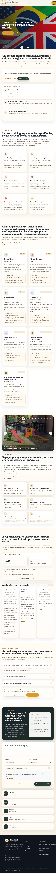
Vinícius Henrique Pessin (16, 870)
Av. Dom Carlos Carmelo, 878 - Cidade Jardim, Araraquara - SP (45, 848)
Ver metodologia (11, 96)
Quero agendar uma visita (42, 783)
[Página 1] (26, 418)
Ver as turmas (11, 106)
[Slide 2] (27, 47)
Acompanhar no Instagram (10, 78)
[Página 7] (44, 418)
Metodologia (28, 3)
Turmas (34, 3)
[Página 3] (32, 418)
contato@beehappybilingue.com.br (45, 844)
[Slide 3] (30, 47)
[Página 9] (50, 418)
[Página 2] (29, 418)
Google (5, 636)
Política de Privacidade (9, 868)
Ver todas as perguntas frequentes (15, 695)
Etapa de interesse (33, 759)
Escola (21, 3)
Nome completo (8, 753)
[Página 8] (47, 418)
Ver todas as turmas (22, 32)
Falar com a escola (23, 78)
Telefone (7, 759)
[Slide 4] (33, 47)
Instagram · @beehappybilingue (44, 853)
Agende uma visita (32, 695)
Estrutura (41, 3)
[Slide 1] (24, 47)
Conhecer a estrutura (13, 116)
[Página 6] (41, 418)
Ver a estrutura (8, 33)
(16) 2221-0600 (43, 841)
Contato (47, 3)
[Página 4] (35, 418)
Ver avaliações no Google (28, 578)
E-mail (30, 753)
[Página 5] (38, 418)
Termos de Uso (19, 868)
